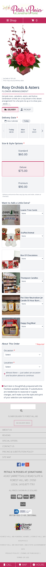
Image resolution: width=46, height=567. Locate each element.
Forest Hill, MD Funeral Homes (14, 536)
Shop (13, 20)
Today (26, 121)
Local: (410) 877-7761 (23, 484)
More (5, 104)
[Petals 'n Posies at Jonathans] (23, 14)
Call (8, 564)
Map (24, 564)
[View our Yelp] (27, 465)
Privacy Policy (12, 553)
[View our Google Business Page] (23, 465)
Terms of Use (23, 557)
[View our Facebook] (19, 465)
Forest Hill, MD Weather (11, 545)
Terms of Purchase (30, 553)
